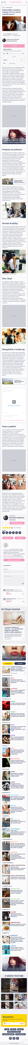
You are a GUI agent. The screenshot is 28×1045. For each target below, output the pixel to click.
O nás (6, 1029)
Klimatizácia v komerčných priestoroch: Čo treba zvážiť (18, 878)
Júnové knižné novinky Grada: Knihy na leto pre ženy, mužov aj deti (17, 949)
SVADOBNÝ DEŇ (9, 7)
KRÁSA (12, 748)
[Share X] (10, 532)
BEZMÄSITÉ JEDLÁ (15, 922)
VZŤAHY (13, 725)
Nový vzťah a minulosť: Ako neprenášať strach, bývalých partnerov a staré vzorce (18, 728)
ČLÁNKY (13, 771)
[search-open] (5, 2)
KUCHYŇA (13, 912)
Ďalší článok (20, 538)
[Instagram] (10, 1038)
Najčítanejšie (8, 663)
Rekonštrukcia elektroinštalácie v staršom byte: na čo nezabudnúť (18, 868)
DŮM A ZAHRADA (15, 758)
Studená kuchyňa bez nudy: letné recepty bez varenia (18, 925)
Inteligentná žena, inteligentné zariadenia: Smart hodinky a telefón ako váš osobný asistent (17, 786)
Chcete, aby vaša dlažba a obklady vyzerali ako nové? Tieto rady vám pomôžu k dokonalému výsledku (18, 845)
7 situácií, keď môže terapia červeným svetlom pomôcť (18, 704)
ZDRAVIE (13, 701)
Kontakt (13, 1029)
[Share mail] (19, 532)
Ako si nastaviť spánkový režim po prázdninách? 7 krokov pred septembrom (17, 738)
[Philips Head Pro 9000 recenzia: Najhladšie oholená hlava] (21, 997)
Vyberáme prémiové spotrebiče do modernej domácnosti (17, 915)
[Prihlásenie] (2, 2)
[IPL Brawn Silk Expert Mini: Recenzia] (21, 1005)
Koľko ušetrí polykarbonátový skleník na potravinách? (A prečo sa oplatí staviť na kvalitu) (18, 832)
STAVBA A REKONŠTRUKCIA (18, 865)
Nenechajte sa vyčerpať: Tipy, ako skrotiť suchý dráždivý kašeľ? (17, 775)
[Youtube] (14, 1038)
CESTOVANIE (14, 688)
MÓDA (12, 678)
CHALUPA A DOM (15, 888)
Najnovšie (20, 663)
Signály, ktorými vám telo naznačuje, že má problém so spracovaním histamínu (18, 715)
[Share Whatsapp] (6, 532)
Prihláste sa (6, 549)
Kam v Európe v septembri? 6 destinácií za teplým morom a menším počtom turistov (18, 692)
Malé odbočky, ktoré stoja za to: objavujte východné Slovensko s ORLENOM (18, 798)
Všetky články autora (17, 523)
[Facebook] (17, 1038)
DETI (12, 818)
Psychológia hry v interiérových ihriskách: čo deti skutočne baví (18, 822)
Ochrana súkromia (8, 1034)
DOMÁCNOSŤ (14, 842)
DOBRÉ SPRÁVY (15, 795)
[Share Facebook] (3, 532)
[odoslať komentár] (23, 584)
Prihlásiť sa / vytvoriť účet (14, 560)
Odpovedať (8, 593)
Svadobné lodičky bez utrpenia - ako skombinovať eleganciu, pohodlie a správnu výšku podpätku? (18, 668)
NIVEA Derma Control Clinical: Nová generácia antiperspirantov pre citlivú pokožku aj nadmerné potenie (18, 810)
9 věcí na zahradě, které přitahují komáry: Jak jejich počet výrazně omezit (18, 762)
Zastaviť (14, 56)
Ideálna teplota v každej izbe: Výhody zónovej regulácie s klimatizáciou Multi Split (17, 902)
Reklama (20, 1029)
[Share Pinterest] (13, 532)
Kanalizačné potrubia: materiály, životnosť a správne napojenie (17, 892)
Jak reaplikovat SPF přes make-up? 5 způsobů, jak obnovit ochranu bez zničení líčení (17, 752)
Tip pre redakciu (20, 1034)
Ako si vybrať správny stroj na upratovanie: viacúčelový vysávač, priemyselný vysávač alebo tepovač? (18, 856)
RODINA (13, 735)
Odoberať (22, 1023)
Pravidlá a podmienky (14, 1031)
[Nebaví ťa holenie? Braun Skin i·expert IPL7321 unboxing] (7, 1005)
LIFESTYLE (13, 805)
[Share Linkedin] (16, 532)
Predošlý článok (8, 538)
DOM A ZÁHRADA (15, 829)
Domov (3, 7)
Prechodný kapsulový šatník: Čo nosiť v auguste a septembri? (18, 681)
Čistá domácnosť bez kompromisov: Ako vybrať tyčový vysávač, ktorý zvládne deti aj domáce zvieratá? (18, 939)
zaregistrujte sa (8, 555)
